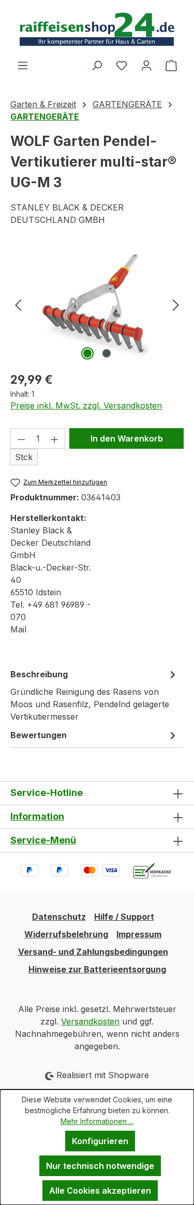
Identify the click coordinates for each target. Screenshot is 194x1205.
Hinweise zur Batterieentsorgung (97, 969)
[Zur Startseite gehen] (97, 29)
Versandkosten (90, 1021)
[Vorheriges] (18, 304)
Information (37, 816)
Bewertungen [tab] (38, 735)
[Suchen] (96, 65)
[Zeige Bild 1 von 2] (87, 353)
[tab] (94, 694)
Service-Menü (43, 840)
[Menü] (22, 65)
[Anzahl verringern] (21, 438)
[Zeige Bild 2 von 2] (106, 353)
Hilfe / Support (124, 916)
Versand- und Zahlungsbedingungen (93, 952)
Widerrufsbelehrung (66, 934)
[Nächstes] (176, 304)
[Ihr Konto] (146, 65)
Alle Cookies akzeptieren (100, 1190)
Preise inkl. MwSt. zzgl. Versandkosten (86, 405)
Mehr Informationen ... (97, 1121)
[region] (97, 305)
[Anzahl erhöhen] (55, 438)
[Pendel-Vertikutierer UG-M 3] (97, 305)
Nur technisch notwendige (100, 1166)
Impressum (138, 934)
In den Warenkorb (127, 438)
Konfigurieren (100, 1141)
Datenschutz (59, 916)
